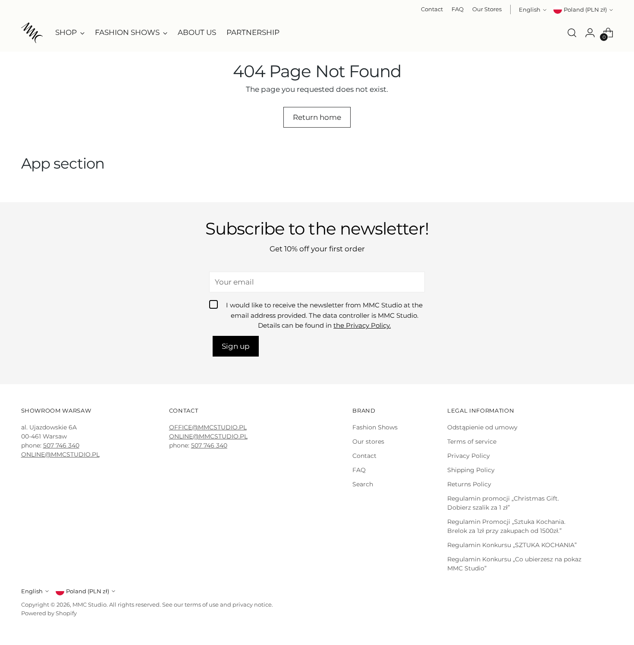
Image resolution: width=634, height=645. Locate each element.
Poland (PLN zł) (585, 9)
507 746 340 (61, 445)
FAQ (359, 470)
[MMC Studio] (32, 32)
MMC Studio (89, 604)
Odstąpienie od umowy (482, 427)
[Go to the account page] (590, 32)
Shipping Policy (471, 470)
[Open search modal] (572, 32)
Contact (364, 456)
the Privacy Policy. (362, 325)
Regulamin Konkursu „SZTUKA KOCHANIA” (512, 545)
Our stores (368, 441)
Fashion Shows (375, 427)
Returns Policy (469, 484)
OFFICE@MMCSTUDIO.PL (208, 427)
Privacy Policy (468, 456)
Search (362, 484)
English (529, 9)
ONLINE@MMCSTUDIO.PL (60, 454)
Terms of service (471, 441)
